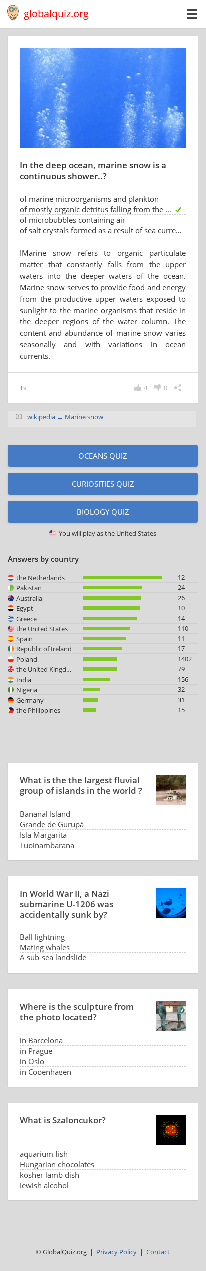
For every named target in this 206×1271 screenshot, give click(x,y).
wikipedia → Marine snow (66, 416)
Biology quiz (103, 512)
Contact (158, 1251)
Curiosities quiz (103, 484)
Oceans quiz (103, 456)
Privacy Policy (116, 1251)
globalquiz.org (56, 13)
